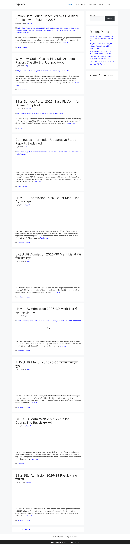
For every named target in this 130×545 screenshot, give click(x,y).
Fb (101, 75)
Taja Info (20, 4)
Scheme (20, 128)
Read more (66, 42)
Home (70, 4)
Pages (109, 4)
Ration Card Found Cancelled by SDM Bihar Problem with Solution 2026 (46, 18)
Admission (21, 242)
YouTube (109, 75)
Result (101, 4)
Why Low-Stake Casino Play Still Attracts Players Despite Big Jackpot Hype (45, 60)
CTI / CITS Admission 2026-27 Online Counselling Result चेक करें (42, 418)
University (27, 242)
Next (27, 526)
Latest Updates (80, 4)
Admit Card (92, 4)
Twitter (95, 75)
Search (92, 15)
